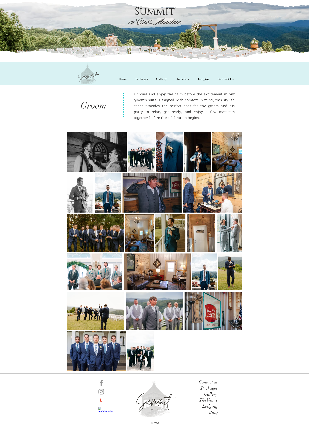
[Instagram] (101, 391)
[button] (161, 79)
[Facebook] (101, 383)
